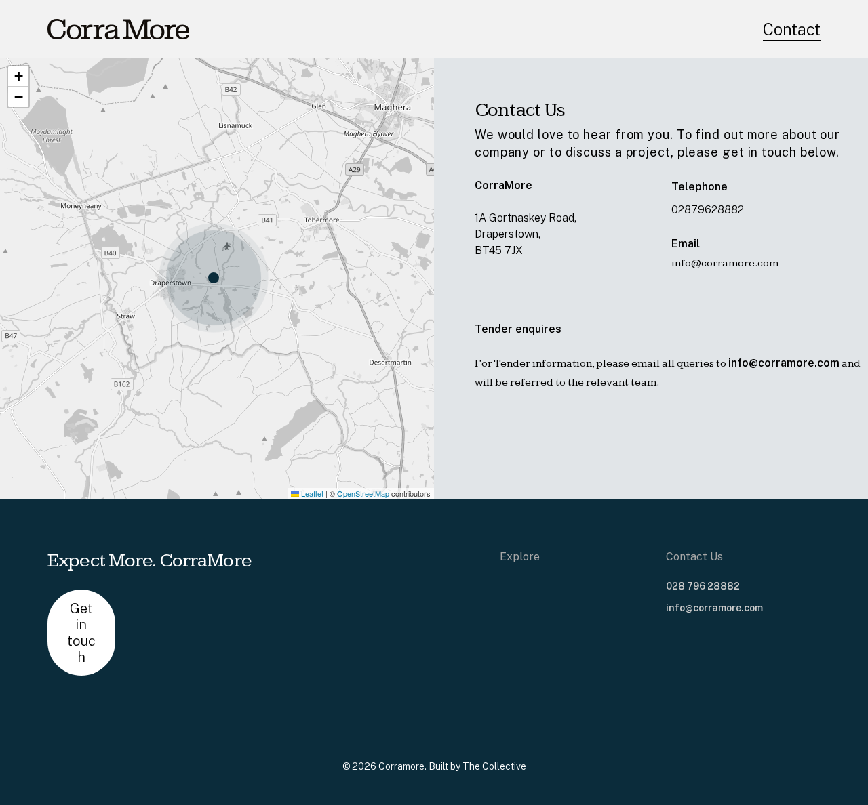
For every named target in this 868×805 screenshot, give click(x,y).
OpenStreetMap (363, 493)
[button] (217, 278)
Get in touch (81, 632)
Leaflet (311, 493)
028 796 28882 (703, 586)
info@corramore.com (714, 607)
